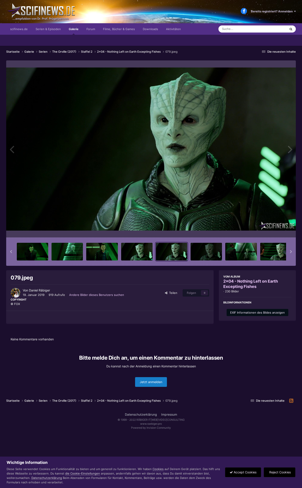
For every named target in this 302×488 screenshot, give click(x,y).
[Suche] (291, 29)
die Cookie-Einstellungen (82, 473)
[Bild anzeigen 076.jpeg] (67, 251)
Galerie (73, 29)
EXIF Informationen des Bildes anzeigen (257, 312)
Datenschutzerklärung (141, 414)
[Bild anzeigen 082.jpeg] (276, 251)
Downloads (150, 29)
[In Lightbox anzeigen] (151, 149)
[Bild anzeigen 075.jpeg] (32, 251)
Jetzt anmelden (151, 382)
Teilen (172, 293)
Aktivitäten (173, 29)
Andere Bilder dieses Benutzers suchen (96, 295)
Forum (90, 29)
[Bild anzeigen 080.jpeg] (206, 251)
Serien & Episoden (48, 29)
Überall (275, 29)
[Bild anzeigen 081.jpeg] (241, 251)
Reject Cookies (279, 472)
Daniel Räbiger (39, 290)
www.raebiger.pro (151, 423)
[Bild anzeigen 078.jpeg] (137, 251)
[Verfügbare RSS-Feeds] (291, 401)
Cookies (158, 469)
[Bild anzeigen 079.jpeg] (171, 251)
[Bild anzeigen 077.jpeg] (102, 251)
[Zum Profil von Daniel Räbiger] (15, 293)
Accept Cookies (244, 472)
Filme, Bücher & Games (119, 29)
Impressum (169, 414)
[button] (11, 252)
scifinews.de (19, 29)
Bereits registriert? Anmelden (272, 11)
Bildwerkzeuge (275, 229)
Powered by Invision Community (151, 427)
